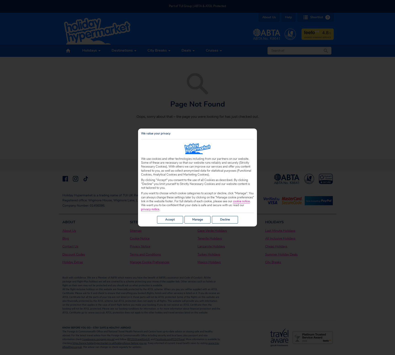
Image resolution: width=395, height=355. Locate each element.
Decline (225, 220)
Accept (170, 220)
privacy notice (150, 209)
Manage (197, 220)
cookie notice (241, 201)
